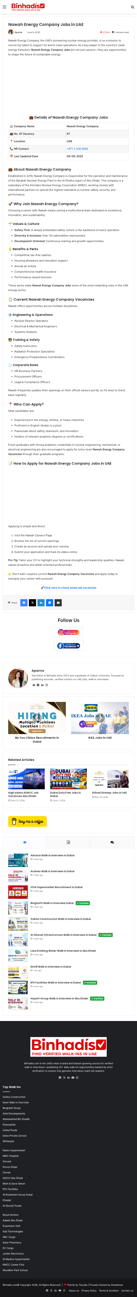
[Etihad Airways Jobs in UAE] (110, 779)
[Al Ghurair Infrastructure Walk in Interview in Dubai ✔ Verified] (18, 939)
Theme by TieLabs (77, 1284)
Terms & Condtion (109, 1290)
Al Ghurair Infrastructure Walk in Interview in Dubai (71, 935)
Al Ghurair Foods (12, 1205)
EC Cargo (8, 1248)
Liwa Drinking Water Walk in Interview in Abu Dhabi (63, 951)
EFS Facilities (10, 1189)
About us (74, 1290)
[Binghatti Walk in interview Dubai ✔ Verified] (18, 908)
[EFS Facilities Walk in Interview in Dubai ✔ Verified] (18, 987)
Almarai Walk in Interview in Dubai (53, 855)
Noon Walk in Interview (16, 1102)
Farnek (7, 1172)
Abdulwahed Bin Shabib (16, 1119)
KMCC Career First (13, 1264)
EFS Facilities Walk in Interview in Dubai (63, 982)
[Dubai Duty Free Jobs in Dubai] (68, 779)
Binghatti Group (12, 1108)
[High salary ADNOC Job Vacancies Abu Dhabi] (26, 779)
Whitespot (8, 1141)
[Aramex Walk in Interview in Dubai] (18, 876)
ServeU (7, 1161)
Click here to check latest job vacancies (70, 587)
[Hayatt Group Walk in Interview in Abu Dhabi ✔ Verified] (18, 1003)
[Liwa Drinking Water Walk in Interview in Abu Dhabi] (18, 955)
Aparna (18, 32)
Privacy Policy (89, 1290)
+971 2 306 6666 (77, 148)
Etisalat (7, 1200)
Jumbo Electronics (13, 1253)
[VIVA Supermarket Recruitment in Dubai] (18, 892)
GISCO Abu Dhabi (13, 1178)
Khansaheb (9, 1124)
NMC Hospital (10, 1155)
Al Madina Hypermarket (16, 1259)
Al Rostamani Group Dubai (18, 1194)
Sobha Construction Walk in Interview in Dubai (61, 919)
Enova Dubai (10, 1167)
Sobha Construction (14, 1096)
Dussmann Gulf (11, 1225)
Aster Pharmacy (12, 1242)
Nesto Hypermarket (14, 1150)
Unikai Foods (10, 1130)
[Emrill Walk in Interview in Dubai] (18, 971)
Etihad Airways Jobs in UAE (109, 792)
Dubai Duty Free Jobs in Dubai (65, 794)
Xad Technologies (13, 1231)
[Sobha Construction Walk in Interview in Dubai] (18, 924)
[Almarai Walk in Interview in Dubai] (18, 860)
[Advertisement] (68, 86)
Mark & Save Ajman (14, 1183)
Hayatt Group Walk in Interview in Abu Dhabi (67, 998)
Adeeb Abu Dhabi (12, 1220)
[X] (64, 1077)
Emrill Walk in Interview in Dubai (51, 966)
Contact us (127, 1290)
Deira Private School (14, 1135)
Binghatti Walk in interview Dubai (59, 903)
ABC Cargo (9, 1237)
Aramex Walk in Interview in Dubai (52, 871)
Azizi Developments (14, 1113)
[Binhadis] (28, 7)
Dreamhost (117, 1284)
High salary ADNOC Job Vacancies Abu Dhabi (23, 794)
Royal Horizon (11, 1214)
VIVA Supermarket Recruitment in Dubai (57, 887)
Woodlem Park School (15, 1270)
